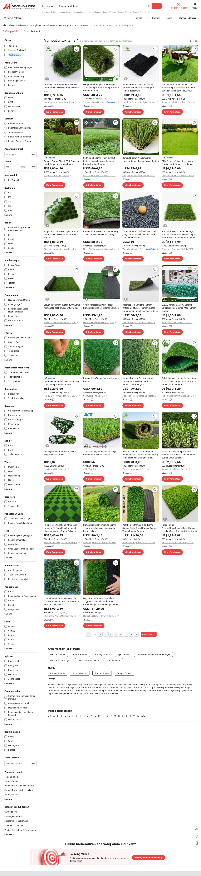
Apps (169, 18)
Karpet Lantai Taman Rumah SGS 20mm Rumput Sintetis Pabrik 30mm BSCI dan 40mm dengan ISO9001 (178, 87)
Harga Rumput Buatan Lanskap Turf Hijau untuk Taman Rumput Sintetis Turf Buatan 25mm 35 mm (62, 601)
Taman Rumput (113, 660)
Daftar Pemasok (32, 31)
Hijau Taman (123, 654)
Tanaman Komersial (13, 825)
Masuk (195, 7)
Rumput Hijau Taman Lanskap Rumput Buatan (101, 380)
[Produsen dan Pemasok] (19, 6)
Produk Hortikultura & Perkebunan (20, 830)
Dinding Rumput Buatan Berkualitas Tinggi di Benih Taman (60, 453)
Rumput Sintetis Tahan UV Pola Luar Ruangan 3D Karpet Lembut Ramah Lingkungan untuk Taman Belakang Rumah (60, 528)
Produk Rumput (80, 654)
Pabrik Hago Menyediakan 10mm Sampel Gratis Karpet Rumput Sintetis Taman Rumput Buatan (139, 527)
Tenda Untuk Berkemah (88, 660)
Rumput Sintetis (65, 12)
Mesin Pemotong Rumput (16, 820)
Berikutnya (147, 634)
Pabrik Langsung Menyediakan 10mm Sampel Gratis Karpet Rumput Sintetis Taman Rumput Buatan (179, 381)
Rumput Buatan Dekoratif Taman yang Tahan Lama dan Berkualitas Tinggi (100, 233)
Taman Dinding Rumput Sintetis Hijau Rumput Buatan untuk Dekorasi (100, 453)
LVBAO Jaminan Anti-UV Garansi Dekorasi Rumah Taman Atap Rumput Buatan (179, 307)
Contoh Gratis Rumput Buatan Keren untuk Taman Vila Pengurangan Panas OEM (61, 87)
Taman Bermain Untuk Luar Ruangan (153, 654)
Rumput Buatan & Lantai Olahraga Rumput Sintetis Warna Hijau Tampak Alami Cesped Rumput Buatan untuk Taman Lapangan (179, 234)
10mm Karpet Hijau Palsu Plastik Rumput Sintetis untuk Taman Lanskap (101, 306)
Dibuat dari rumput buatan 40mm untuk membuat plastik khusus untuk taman (62, 306)
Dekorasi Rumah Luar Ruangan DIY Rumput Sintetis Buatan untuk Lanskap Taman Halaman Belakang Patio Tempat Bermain (140, 454)
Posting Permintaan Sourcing (148, 857)
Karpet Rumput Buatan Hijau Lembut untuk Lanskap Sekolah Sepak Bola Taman (61, 234)
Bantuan (156, 18)
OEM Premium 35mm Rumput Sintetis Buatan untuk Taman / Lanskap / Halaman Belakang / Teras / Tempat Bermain (179, 163)
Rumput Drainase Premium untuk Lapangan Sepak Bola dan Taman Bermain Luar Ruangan (137, 381)
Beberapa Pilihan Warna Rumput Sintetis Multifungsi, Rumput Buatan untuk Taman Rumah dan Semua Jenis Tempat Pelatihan (140, 307)
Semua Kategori (14, 18)
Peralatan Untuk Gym (60, 660)
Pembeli (138, 18)
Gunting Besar (11, 811)
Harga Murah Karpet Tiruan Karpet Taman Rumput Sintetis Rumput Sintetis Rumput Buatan (101, 87)
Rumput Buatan (80, 12)
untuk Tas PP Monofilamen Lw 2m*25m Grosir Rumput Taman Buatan (62, 383)
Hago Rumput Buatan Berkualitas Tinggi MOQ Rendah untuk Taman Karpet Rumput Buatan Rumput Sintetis (101, 601)
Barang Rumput (102, 654)
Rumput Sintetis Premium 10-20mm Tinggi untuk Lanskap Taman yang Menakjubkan (99, 527)
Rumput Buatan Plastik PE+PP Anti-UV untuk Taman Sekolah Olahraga (61, 163)
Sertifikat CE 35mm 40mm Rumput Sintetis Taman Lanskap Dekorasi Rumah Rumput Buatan (99, 160)
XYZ (143, 715)
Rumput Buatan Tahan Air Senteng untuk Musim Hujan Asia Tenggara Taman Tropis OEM (138, 87)
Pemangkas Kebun (13, 816)
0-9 (49, 715)
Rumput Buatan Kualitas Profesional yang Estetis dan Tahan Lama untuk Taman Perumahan (139, 234)
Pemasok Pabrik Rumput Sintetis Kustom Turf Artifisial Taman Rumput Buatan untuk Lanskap (179, 454)
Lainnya (51, 678)
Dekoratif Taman (57, 654)
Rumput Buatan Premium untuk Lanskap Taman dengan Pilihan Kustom (140, 159)
